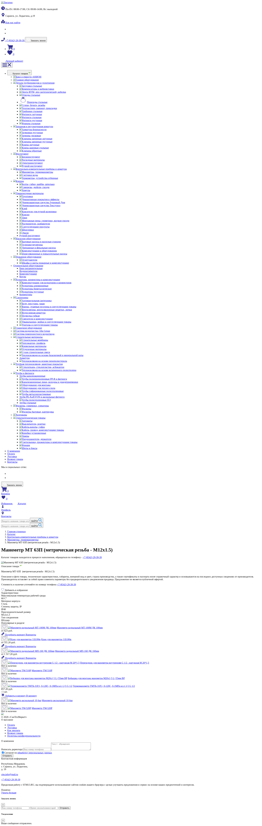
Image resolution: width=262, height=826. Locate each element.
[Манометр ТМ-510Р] (19, 670)
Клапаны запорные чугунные (37, 141)
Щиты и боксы (29, 448)
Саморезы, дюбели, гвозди (35, 187)
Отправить (64, 808)
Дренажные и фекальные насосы (39, 247)
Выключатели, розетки (33, 424)
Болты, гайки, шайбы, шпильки (38, 184)
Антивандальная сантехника (37, 300)
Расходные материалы (33, 160)
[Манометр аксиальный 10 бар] (24, 700)
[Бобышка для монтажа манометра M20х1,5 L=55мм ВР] (37, 678)
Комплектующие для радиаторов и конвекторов (46, 282)
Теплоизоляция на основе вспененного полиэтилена (49, 370)
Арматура (24, 358)
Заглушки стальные (32, 86)
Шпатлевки (28, 229)
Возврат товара (15, 459)
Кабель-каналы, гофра (33, 427)
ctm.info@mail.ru (9, 774)
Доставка (12, 456)
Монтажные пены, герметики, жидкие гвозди (45, 220)
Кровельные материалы (34, 346)
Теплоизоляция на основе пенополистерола (44, 361)
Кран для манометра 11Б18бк (56, 639)
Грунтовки (27, 196)
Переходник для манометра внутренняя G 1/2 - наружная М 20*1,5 (114, 662)
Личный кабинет (14, 61)
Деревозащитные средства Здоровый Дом (43, 202)
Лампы (25, 436)
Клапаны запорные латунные (37, 138)
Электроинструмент (32, 163)
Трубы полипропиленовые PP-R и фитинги (44, 379)
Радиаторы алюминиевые (35, 285)
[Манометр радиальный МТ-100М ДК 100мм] (32, 627)
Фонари (26, 445)
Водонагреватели (28, 271)
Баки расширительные (31, 268)
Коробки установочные (34, 433)
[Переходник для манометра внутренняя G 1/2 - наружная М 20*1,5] (43, 662)
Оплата (11, 453)
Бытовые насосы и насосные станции (41, 241)
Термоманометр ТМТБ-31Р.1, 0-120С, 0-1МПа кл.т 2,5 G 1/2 (104, 686)
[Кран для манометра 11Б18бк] (24, 639)
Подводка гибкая (31, 315)
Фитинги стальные (32, 117)
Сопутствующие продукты (36, 226)
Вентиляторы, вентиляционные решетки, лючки (47, 309)
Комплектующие (28, 274)
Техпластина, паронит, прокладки (39, 108)
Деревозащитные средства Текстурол (41, 205)
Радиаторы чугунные (33, 291)
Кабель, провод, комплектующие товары (43, 430)
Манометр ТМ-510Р (42, 670)
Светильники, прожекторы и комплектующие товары (49, 442)
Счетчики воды (30, 175)
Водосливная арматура (33, 312)
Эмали (25, 233)
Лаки (24, 217)
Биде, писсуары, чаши (33, 303)
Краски (25, 214)
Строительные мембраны (35, 340)
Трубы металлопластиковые (36, 394)
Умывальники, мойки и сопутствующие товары (46, 322)
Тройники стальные (32, 111)
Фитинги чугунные (32, 120)
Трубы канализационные (32, 376)
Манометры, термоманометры (37, 172)
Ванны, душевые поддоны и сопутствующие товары (49, 306)
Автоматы (27, 421)
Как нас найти (12, 22)
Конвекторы (25, 294)
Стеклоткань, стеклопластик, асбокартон (43, 367)
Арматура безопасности (34, 129)
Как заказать (13, 730)
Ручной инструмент (32, 166)
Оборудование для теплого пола (38, 388)
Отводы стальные (31, 95)
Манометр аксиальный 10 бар (57, 700)
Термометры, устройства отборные (40, 178)
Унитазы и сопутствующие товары (40, 325)
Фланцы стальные (31, 123)
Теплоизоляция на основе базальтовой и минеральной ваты (52, 355)
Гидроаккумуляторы (32, 244)
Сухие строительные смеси (36, 352)
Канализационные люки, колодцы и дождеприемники (50, 382)
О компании (13, 451)
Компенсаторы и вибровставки (38, 89)
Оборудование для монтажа (36, 385)
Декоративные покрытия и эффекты (40, 199)
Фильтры (26, 408)
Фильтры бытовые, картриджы (38, 411)
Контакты (12, 462)
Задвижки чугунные (32, 132)
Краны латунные (30, 144)
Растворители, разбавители (36, 223)
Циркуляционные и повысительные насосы (44, 253)
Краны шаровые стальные (35, 147)
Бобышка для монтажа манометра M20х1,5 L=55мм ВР (96, 678)
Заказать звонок (38, 40)
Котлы (22, 276)
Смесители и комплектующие (37, 319)
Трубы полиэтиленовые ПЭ (36, 400)
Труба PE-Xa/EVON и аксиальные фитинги (42, 397)
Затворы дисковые (31, 135)
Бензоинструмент (31, 157)
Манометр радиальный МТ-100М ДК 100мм (80, 627)
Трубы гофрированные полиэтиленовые (43, 391)
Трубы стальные (27, 402)
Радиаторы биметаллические (37, 288)
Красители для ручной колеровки (39, 211)
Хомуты (26, 190)
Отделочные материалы (34, 349)
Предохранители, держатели (36, 439)
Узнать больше (8, 792)
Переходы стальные (37, 102)
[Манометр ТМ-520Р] (19, 708)
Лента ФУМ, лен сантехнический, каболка (44, 92)
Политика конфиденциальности (23, 736)
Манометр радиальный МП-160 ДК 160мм (77, 651)
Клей (24, 208)
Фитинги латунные (32, 114)
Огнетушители (29, 260)
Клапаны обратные (32, 150)
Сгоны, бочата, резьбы (33, 105)
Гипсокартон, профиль (33, 343)
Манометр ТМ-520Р (42, 708)
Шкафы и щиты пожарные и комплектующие (45, 263)
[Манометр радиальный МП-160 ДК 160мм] (31, 651)
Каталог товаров (21, 73)
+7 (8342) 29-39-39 (15, 40)
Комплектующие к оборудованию (39, 250)
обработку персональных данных (34, 752)
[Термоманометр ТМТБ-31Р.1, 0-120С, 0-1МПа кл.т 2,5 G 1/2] (40, 686)
